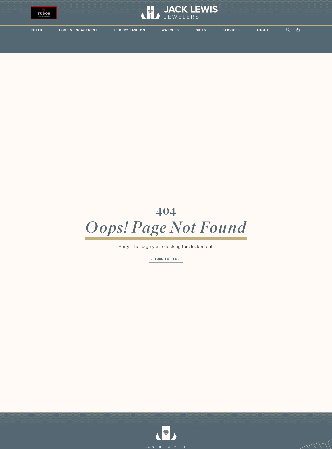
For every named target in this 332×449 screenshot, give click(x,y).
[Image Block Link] (166, 433)
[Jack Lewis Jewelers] (179, 13)
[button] (288, 30)
